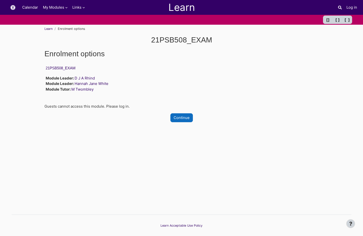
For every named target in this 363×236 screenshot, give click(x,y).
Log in (351, 7)
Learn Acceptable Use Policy (181, 225)
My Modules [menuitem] (53, 7)
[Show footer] (350, 223)
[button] (13, 7)
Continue (182, 117)
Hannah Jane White (91, 83)
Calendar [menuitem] (30, 7)
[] (328, 19)
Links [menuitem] (76, 7)
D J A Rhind (85, 78)
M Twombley (82, 89)
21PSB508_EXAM (61, 68)
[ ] (337, 19)
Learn (48, 29)
